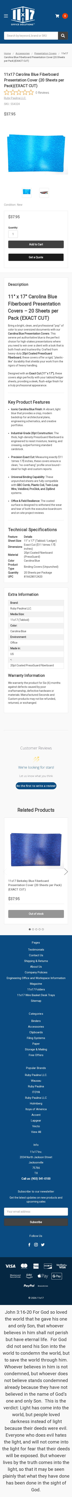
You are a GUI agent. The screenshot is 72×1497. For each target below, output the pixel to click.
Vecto (36, 1126)
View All (36, 1132)
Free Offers (36, 1055)
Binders (36, 1021)
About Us (36, 966)
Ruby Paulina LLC (36, 1098)
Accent (36, 1115)
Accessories (36, 1026)
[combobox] (36, 36)
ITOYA (36, 1092)
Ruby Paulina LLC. (36, 1075)
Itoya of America (36, 1109)
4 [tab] (40, 929)
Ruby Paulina (36, 1086)
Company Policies (36, 972)
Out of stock (36, 913)
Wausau (36, 1080)
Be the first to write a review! (36, 786)
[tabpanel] (36, 871)
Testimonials (36, 949)
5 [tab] (43, 929)
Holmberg (36, 1103)
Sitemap (36, 1001)
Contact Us (36, 955)
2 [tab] (33, 929)
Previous (5, 871)
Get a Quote (36, 257)
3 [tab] (36, 929)
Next (66, 871)
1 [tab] (30, 929)
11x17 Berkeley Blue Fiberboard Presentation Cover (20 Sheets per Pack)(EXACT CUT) (35, 885)
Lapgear (36, 1120)
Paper (36, 1043)
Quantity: (13, 227)
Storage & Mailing (36, 1049)
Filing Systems (36, 1038)
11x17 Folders (36, 989)
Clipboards (36, 1032)
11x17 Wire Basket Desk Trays (36, 995)
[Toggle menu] (6, 16)
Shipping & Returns (36, 961)
